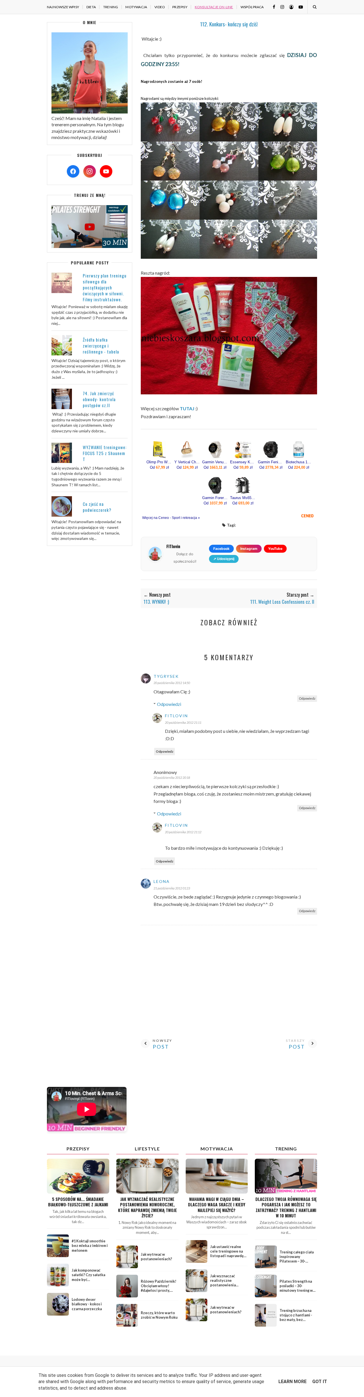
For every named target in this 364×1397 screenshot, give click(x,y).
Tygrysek (166, 676)
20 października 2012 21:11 (183, 722)
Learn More (292, 1381)
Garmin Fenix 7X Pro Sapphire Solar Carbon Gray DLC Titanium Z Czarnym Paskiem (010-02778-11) (271, 462)
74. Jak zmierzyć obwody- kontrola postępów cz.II (99, 399)
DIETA (91, 7)
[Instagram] (89, 171)
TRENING (110, 7)
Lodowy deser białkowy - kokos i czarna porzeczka (87, 1304)
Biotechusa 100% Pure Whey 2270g (298, 462)
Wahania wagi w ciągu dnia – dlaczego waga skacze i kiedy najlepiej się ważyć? (216, 1204)
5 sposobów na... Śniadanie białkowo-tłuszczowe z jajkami (78, 1201)
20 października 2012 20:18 (172, 777)
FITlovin (176, 715)
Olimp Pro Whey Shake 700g (159, 462)
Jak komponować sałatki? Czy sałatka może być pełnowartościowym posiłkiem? (89, 1279)
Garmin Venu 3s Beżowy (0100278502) (215, 462)
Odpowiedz (307, 698)
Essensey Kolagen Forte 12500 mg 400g (243, 462)
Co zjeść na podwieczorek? (97, 507)
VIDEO (159, 7)
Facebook (221, 548)
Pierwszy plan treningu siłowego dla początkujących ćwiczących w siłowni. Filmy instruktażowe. (105, 287)
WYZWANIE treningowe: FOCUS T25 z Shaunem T (105, 453)
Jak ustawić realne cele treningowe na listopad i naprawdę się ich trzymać (227, 1254)
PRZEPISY (179, 7)
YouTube (275, 548)
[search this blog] (314, 7)
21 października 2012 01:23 (172, 888)
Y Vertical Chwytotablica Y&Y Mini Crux (187, 462)
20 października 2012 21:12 (183, 832)
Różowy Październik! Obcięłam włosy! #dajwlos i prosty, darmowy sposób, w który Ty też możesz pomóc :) (158, 1292)
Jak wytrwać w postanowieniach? (156, 1256)
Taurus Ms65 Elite (243, 498)
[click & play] (89, 246)
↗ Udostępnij (223, 559)
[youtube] (298, 6)
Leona (162, 881)
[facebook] (271, 6)
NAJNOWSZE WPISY (63, 7)
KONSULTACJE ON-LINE (214, 7)
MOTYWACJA (136, 7)
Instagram (248, 548)
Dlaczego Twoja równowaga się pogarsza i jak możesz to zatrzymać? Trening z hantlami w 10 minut (286, 1207)
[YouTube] (106, 171)
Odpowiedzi (169, 704)
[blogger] (289, 6)
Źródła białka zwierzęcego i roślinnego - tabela (101, 345)
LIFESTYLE (147, 1148)
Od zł (159, 467)
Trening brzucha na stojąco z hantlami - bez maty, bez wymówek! (296, 1317)
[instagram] (280, 6)
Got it (319, 1381)
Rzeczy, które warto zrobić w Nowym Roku (159, 1315)
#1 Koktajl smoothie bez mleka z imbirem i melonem (90, 1245)
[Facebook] (73, 171)
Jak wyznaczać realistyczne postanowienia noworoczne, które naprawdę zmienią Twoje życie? (147, 1207)
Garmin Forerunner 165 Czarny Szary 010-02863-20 (215, 498)
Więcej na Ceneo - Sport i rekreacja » (171, 518)
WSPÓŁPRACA (252, 7)
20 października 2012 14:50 (172, 683)
